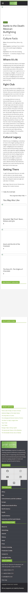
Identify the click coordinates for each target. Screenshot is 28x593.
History (4, 537)
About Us (4, 527)
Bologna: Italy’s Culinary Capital (9, 427)
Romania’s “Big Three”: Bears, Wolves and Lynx (13, 220)
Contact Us (5, 554)
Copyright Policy (6, 557)
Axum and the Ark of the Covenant (11, 245)
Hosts (3, 540)
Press (3, 544)
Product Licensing (7, 547)
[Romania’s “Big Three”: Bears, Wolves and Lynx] (14, 205)
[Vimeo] (14, 483)
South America (6, 516)
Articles (5, 22)
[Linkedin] (20, 477)
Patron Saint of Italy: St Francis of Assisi (11, 410)
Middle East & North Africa (9, 505)
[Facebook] (7, 471)
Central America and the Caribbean (12, 498)
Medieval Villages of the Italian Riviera (11, 413)
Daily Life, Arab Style (9, 192)
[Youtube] (7, 477)
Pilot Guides (8, 35)
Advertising (5, 530)
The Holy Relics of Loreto (8, 415)
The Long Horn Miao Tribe (17, 195)
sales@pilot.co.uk (7, 576)
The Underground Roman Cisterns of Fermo (12, 418)
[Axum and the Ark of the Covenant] (14, 230)
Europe (4, 502)
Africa (3, 492)
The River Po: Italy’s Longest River (10, 420)
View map (4, 580)
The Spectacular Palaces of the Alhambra (12, 430)
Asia (3, 495)
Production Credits (7, 550)
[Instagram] (20, 471)
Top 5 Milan (4, 425)
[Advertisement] (14, 303)
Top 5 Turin (4, 423)
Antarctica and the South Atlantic (11, 519)
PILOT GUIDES (14, 584)
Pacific (3, 512)
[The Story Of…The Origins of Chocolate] (14, 255)
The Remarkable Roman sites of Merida (11, 432)
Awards (4, 533)
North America (6, 509)
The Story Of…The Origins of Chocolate (13, 270)
